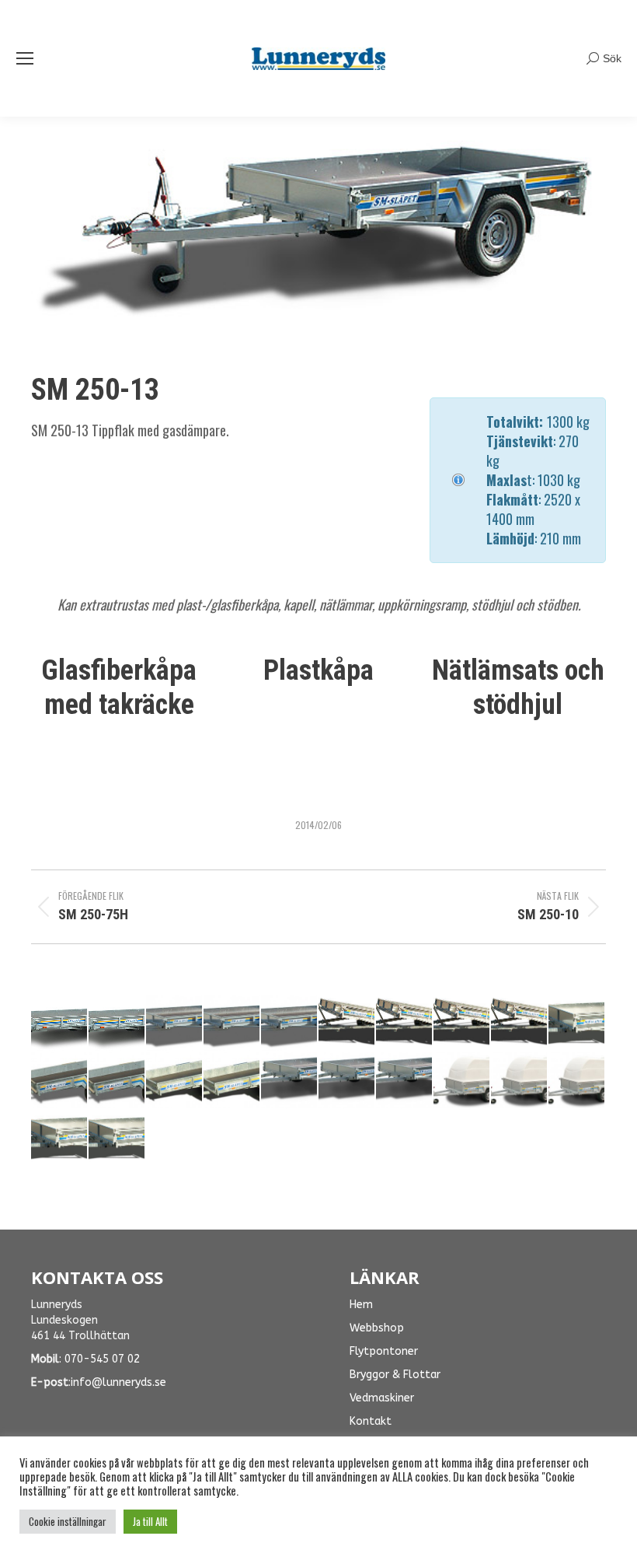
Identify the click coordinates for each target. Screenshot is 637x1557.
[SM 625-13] (60, 1023)
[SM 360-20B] (232, 1023)
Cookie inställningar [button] (67, 1521)
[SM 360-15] (347, 1023)
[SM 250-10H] (519, 1081)
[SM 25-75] (175, 1081)
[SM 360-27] (175, 1023)
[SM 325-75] (519, 1023)
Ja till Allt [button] (150, 1521)
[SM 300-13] (577, 1023)
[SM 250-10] (347, 1081)
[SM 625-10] (117, 1023)
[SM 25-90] (232, 1081)
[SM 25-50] (60, 1081)
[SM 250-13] (404, 1081)
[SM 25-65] (117, 1081)
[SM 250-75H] (462, 1081)
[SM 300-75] (60, 1138)
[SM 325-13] (404, 1023)
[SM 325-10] (462, 1023)
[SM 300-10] (117, 1138)
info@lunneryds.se (118, 1382)
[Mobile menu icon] (25, 58)
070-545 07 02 (102, 1359)
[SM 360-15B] (289, 1023)
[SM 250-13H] (577, 1081)
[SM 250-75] (289, 1081)
